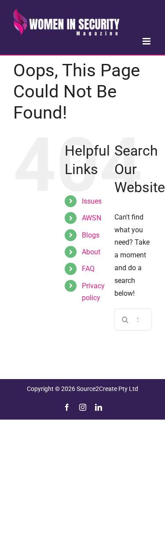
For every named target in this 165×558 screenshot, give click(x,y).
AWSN (91, 218)
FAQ (88, 268)
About (91, 252)
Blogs (90, 235)
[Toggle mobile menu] (147, 41)
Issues (92, 201)
